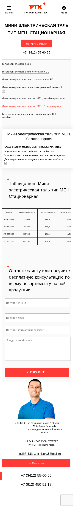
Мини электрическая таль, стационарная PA (27, 79)
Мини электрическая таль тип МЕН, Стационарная (31, 106)
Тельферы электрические (17, 63)
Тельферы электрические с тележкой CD (25, 71)
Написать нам (36, 463)
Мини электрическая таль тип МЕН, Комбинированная (33, 98)
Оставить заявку (36, 44)
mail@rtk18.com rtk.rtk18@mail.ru (39, 453)
